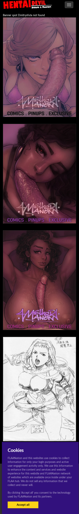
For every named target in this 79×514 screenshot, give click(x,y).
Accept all (23, 504)
